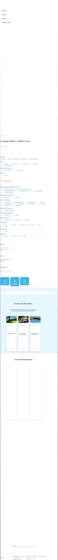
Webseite (1, 250)
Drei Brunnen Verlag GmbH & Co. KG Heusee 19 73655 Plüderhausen (19, 557)
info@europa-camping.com (18, 559)
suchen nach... (14, 545)
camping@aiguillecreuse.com (5, 249)
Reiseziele (2, 557)
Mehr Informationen (6, 181)
